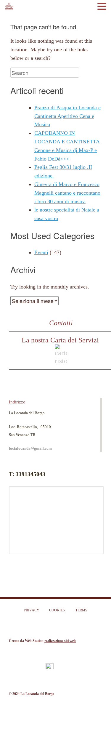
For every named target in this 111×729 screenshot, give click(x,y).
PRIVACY (31, 610)
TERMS (81, 610)
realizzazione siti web (60, 641)
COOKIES (57, 610)
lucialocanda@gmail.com (30, 448)
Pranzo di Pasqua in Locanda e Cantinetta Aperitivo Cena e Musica (67, 116)
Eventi (41, 252)
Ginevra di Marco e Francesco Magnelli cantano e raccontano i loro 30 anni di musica (67, 192)
